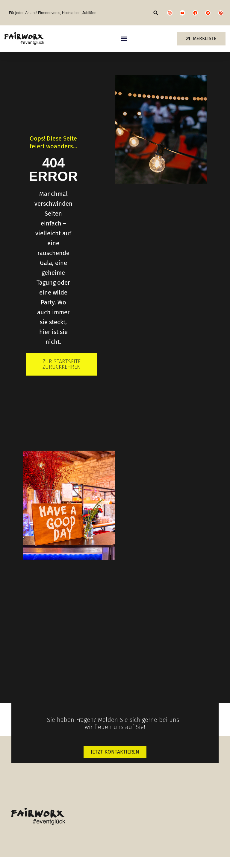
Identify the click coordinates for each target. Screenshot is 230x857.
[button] (156, 12)
